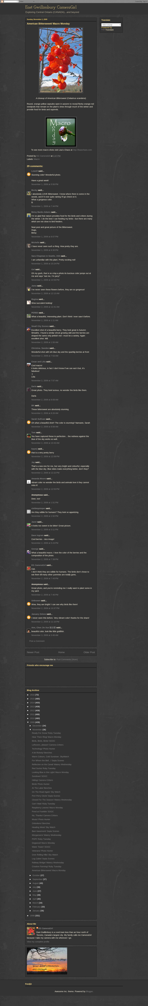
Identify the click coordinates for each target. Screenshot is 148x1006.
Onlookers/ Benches (41, 823)
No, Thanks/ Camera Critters (45, 815)
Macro (37, 159)
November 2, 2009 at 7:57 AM (44, 380)
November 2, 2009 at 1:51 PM (44, 502)
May (35, 895)
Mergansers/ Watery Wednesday (46, 835)
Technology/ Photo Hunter (43, 749)
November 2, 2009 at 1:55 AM (44, 342)
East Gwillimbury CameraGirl (51, 7)
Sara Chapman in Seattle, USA (45, 256)
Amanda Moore (38, 478)
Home (61, 652)
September (38, 879)
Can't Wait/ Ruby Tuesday (43, 804)
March (36, 903)
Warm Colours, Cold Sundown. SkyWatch (50, 756)
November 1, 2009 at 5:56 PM (44, 184)
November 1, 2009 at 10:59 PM (45, 280)
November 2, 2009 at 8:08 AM (44, 400)
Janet (34, 522)
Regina (35, 299)
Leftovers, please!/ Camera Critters (47, 745)
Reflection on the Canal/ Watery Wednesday (51, 764)
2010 (32, 718)
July (35, 887)
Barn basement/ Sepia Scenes (45, 831)
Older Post (89, 652)
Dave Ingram (37, 535)
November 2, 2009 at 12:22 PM (45, 473)
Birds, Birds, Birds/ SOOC (43, 741)
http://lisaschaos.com (82, 150)
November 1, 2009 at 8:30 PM (44, 250)
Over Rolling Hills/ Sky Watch (45, 855)
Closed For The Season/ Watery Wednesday (52, 800)
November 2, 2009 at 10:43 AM (45, 443)
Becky (34, 190)
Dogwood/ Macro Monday (43, 843)
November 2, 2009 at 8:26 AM (44, 413)
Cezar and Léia (38, 362)
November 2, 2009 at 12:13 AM (45, 293)
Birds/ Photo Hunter (41, 784)
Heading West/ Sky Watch (43, 827)
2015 (32, 699)
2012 (32, 710)
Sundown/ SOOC (39, 776)
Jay (33, 462)
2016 (32, 695)
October (36, 875)
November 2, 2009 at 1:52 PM (44, 516)
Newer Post (33, 652)
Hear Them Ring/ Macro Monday (46, 737)
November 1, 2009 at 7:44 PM (44, 206)
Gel (33, 269)
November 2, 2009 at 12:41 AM (45, 307)
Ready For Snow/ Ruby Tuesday (46, 733)
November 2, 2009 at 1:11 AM (44, 320)
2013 (32, 706)
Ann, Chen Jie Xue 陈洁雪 (43, 627)
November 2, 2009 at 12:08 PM (45, 456)
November (37, 730)
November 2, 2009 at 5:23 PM (44, 543)
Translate (109, 30)
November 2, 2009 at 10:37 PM (45, 608)
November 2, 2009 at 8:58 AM (44, 427)
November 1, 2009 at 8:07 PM (44, 237)
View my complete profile (38, 942)
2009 (32, 722)
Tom (33, 432)
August (36, 883)
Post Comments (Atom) (67, 659)
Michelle (35, 242)
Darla (33, 386)
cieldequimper (38, 508)
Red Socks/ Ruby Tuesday (44, 768)
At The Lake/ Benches (42, 788)
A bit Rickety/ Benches (42, 753)
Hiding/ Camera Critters (42, 780)
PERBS (34, 313)
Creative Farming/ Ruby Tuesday (46, 866)
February (37, 907)
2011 (32, 714)
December (37, 726)
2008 (32, 916)
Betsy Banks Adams (41, 212)
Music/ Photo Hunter (41, 819)
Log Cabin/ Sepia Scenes (43, 859)
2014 (32, 703)
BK (32, 405)
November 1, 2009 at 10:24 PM (45, 263)
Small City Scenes (40, 326)
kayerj (34, 449)
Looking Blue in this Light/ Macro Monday (50, 772)
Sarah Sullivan (38, 419)
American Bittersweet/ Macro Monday (49, 870)
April (35, 899)
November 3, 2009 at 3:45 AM (44, 635)
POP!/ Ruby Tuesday (41, 839)
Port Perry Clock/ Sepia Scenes (46, 796)
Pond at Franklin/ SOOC (43, 811)
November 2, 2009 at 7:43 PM (44, 578)
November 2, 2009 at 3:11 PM (44, 529)
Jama (34, 286)
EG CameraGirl (38, 565)
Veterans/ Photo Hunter (42, 851)
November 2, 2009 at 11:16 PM (45, 622)
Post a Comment (37, 641)
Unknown (35, 600)
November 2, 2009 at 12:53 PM (45, 489)
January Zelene (38, 614)
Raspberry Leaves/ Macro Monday (47, 808)
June (35, 891)
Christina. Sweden (40, 348)
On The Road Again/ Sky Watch (46, 792)
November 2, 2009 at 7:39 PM (44, 559)
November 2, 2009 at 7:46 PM (44, 595)
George (34, 549)
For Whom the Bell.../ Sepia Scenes (48, 760)
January (36, 911)
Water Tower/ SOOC (41, 847)
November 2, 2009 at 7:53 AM (44, 356)
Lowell (34, 171)
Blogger (89, 991)
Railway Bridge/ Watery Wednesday (48, 862)
